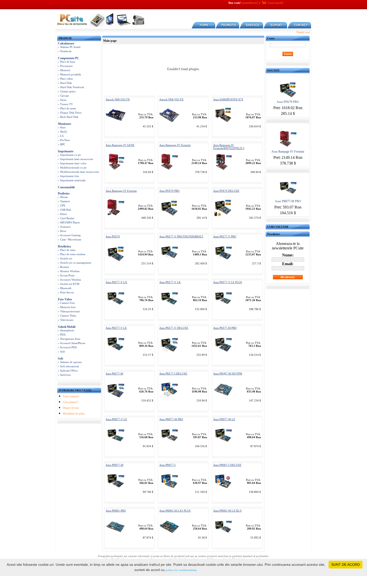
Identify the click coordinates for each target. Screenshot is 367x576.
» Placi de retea (66, 249)
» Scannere (64, 226)
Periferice (64, 193)
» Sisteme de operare (70, 362)
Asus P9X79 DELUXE (226, 190)
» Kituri (62, 213)
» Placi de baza (66, 61)
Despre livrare (71, 407)
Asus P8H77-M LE (224, 419)
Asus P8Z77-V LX (116, 282)
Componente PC (68, 58)
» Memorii (64, 70)
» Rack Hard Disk (68, 116)
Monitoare (64, 124)
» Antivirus (64, 374)
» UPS (61, 205)
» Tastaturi (64, 201)
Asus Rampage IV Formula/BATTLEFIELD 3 (228, 147)
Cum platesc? (70, 401)
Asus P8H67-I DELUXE (227, 464)
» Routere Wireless (68, 271)
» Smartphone (66, 330)
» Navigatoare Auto (69, 338)
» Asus (61, 127)
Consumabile (66, 187)
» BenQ (62, 131)
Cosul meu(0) (275, 2)
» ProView (64, 140)
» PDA (62, 334)
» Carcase (63, 95)
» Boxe (62, 230)
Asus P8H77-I (167, 464)
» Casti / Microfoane (69, 239)
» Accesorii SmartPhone (71, 343)
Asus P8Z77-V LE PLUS (227, 282)
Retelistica (64, 246)
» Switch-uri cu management (74, 262)
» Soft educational (68, 366)
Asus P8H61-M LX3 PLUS (174, 510)
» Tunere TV (65, 104)
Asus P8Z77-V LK (170, 282)
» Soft (61, 351)
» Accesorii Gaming (69, 235)
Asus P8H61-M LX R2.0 (227, 510)
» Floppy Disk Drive (70, 112)
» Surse (62, 99)
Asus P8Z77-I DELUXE (173, 373)
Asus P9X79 (113, 236)
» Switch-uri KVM (68, 283)
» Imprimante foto (68, 176)
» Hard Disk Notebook (71, 87)
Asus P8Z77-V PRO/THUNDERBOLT (181, 236)
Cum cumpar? (71, 396)
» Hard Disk (65, 82)
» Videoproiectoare (69, 311)
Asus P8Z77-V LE (116, 327)
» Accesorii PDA (67, 347)
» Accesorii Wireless (69, 279)
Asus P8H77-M (114, 464)
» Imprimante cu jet (69, 154)
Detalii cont (303, 32)
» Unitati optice (67, 91)
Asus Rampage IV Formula (174, 145)
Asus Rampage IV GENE (120, 145)
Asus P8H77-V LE (116, 419)
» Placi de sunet (67, 108)
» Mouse (63, 196)
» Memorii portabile (69, 74)
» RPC (61, 144)
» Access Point (66, 275)
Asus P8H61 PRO (116, 510)
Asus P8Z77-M (114, 373)
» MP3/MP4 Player (69, 222)
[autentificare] (250, 2)
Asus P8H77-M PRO (171, 419)
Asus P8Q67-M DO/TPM (227, 373)
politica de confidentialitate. (181, 570)
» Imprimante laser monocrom (75, 159)
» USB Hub (64, 209)
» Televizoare (65, 319)
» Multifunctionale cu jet (72, 167)
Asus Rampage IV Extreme (121, 190)
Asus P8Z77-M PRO (225, 327)
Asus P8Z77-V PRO (224, 236)
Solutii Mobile (67, 327)
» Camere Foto (66, 302)
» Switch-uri (65, 258)
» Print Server (66, 292)
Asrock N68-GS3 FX (118, 99)
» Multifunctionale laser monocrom (78, 171)
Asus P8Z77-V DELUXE (173, 327)
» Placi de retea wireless (71, 254)
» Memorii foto (67, 307)
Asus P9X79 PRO (169, 190)
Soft (60, 358)
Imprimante (65, 151)
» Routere (63, 266)
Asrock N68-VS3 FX (171, 99)
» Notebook (65, 51)
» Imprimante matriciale (72, 180)
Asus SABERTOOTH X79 (228, 99)
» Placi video (65, 78)
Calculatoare (66, 43)
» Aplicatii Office (68, 370)
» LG (61, 135)
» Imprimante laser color (72, 163)
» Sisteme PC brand (69, 46)
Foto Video (65, 299)
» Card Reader (66, 218)
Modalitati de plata (73, 413)
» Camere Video (67, 315)
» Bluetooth (64, 288)
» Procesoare (65, 65)
